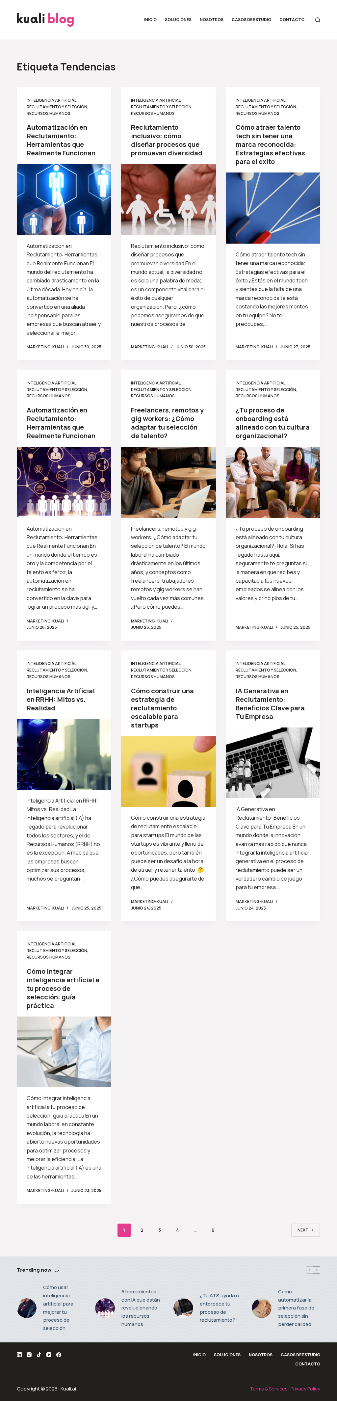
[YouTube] (48, 1354)
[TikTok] (39, 1354)
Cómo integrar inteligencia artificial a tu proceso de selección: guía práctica (63, 988)
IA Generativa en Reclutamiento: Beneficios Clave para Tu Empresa (270, 703)
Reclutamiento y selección (57, 107)
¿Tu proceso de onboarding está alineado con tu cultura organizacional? (273, 423)
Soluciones (178, 19)
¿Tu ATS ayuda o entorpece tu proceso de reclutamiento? (219, 1307)
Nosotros (211, 19)
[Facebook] (58, 1354)
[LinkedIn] (19, 1354)
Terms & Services (269, 1389)
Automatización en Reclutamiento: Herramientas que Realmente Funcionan (61, 140)
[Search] (317, 19)
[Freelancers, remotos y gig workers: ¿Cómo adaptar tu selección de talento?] (168, 482)
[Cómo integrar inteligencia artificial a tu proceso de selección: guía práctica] (64, 1052)
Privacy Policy (305, 1389)
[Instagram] (29, 1354)
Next (303, 1230)
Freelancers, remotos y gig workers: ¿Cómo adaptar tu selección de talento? (167, 423)
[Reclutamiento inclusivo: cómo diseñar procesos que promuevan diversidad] (168, 199)
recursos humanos (48, 113)
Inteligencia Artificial (51, 100)
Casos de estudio (251, 19)
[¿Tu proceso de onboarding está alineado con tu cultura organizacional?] (273, 482)
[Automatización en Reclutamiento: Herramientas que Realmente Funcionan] (64, 199)
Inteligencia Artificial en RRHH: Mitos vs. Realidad (61, 699)
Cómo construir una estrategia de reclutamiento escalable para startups (162, 707)
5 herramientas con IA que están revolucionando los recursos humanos (140, 1308)
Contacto (291, 19)
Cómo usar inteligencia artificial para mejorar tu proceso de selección (58, 1308)
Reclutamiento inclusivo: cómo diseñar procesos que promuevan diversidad (166, 140)
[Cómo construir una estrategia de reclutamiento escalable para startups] (168, 771)
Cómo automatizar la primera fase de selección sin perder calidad (296, 1308)
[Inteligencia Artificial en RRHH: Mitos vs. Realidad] (64, 754)
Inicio (150, 19)
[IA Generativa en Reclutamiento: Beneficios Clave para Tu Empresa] (273, 762)
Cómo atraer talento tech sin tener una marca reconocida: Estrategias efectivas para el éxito (270, 144)
